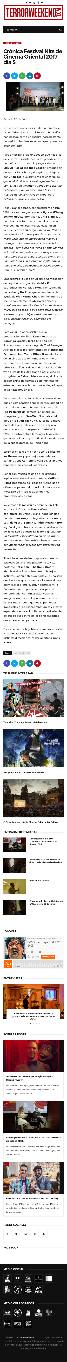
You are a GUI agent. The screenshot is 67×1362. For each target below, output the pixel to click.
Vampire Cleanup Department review (23, 772)
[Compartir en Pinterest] (37, 75)
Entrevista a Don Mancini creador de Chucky (32, 1198)
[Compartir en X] (14, 75)
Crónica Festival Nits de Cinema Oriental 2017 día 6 (30, 822)
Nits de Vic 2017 (12, 43)
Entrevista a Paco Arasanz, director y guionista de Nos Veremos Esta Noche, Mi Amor (33, 1016)
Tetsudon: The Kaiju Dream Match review (25, 722)
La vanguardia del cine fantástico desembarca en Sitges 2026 (43, 841)
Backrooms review (39, 880)
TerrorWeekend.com (30, 1337)
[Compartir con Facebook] (6, 75)
